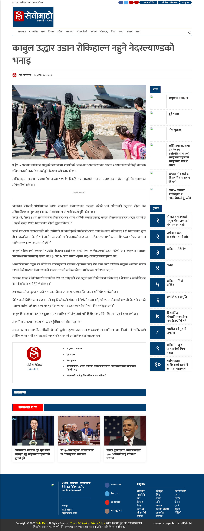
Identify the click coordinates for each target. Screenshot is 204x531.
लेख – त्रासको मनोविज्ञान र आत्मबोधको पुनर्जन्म (180, 194)
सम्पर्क (65, 506)
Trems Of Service (79, 523)
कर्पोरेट (159, 516)
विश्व (113, 31)
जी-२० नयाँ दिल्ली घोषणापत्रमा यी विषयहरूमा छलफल (77, 452)
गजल (170, 265)
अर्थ (43, 31)
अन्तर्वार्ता (160, 513)
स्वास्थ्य (69, 31)
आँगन (129, 31)
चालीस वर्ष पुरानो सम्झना (176, 330)
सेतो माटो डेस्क (25, 75)
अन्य (138, 31)
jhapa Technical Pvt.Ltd (178, 523)
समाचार (22, 31)
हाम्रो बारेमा (67, 510)
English (185, 2)
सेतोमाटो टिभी (149, 2)
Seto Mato (42, 523)
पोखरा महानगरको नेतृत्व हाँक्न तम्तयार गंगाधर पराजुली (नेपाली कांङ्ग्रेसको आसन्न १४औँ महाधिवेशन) (177, 226)
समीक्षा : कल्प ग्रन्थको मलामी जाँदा (178, 234)
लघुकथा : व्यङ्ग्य (74, 349)
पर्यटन (94, 31)
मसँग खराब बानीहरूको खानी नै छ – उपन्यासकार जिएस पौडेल (177, 366)
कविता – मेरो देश (176, 249)
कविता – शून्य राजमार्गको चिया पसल (176, 348)
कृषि (177, 506)
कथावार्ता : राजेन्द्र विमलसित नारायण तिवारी (86, 376)
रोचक (177, 502)
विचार (51, 31)
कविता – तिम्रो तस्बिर (175, 282)
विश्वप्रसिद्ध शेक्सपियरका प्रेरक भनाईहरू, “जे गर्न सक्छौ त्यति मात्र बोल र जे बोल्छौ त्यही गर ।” (177, 322)
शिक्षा (60, 31)
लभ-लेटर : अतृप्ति (177, 297)
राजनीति (33, 31)
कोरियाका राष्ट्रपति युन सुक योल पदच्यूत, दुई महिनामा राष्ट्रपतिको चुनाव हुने (32, 454)
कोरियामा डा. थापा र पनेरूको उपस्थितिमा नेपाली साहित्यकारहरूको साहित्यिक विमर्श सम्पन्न (101, 368)
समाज (159, 506)
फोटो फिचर (180, 491)
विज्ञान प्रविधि (162, 509)
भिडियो (178, 513)
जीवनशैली (82, 31)
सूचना (177, 509)
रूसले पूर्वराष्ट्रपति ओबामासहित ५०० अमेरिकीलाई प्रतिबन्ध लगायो (123, 454)
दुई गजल (71, 355)
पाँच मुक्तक (71, 360)
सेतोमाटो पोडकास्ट (169, 2)
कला (121, 31)
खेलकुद (104, 31)
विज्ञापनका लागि (69, 513)
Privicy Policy (98, 523)
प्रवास (177, 495)
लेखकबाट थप (33, 369)
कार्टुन (177, 498)
